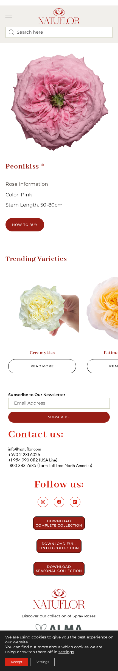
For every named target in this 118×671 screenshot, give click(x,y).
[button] (9, 16)
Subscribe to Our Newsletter (36, 394)
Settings (42, 662)
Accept (17, 662)
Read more (42, 366)
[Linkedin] (75, 502)
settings (66, 651)
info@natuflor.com (24, 449)
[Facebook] (59, 502)
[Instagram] (43, 502)
